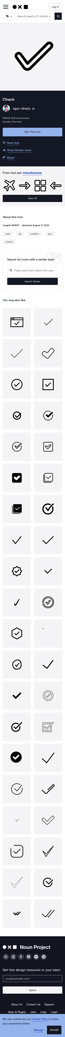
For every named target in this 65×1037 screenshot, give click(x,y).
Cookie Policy (40, 1019)
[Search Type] (9, 16)
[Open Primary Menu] (5, 7)
